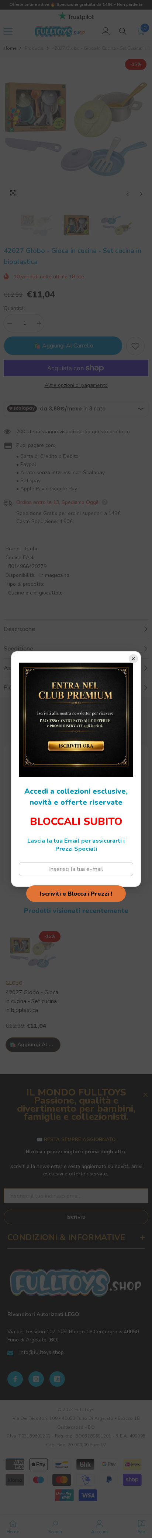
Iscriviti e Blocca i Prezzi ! (76, 894)
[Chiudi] (133, 658)
